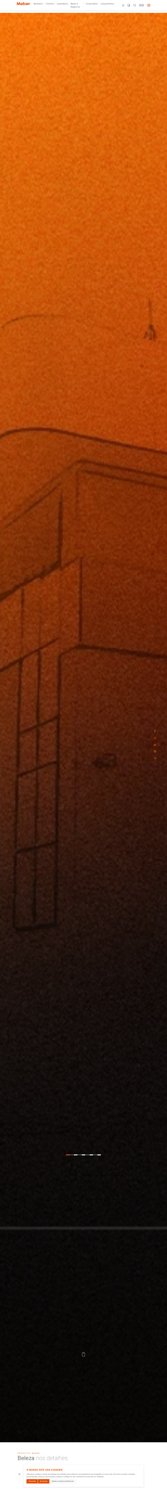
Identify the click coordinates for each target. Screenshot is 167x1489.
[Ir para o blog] (155, 758)
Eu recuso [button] (43, 1481)
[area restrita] (123, 5)
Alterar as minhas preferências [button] (63, 1481)
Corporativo (92, 3)
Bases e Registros (75, 5)
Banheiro (38, 3)
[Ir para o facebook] (155, 731)
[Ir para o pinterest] (155, 751)
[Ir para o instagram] (155, 738)
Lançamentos (107, 3)
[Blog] (129, 5)
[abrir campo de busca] (134, 5)
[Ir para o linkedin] (155, 744)
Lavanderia (62, 3)
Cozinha (50, 3)
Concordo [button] (32, 1481)
